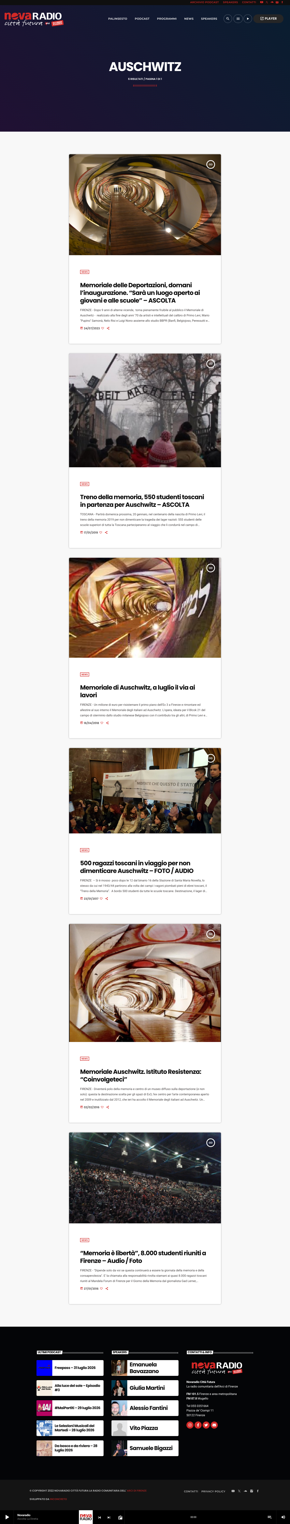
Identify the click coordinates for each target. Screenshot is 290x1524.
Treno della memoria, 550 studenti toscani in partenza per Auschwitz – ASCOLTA (142, 501)
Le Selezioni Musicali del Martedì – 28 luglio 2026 (74, 1428)
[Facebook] (282, 2)
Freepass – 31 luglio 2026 (75, 1367)
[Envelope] (214, 1425)
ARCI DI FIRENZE (137, 1491)
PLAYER (268, 18)
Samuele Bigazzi (151, 1448)
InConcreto (58, 1499)
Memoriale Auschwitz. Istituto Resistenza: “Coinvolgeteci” (140, 1075)
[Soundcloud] (272, 2)
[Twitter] (206, 1425)
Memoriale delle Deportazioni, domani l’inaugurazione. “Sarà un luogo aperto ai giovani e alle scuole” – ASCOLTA (140, 293)
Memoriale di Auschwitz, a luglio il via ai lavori (137, 691)
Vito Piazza (144, 1428)
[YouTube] (261, 2)
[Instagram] (277, 2)
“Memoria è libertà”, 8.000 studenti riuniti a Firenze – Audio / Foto (143, 1257)
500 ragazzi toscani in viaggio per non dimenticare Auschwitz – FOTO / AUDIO (136, 867)
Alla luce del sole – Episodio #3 (77, 1388)
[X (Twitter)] (266, 2)
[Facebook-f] (198, 1425)
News (84, 271)
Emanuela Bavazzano (144, 1368)
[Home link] (25, 18)
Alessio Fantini (149, 1408)
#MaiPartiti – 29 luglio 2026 (77, 1408)
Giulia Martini (147, 1388)
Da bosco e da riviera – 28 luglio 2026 (76, 1448)
